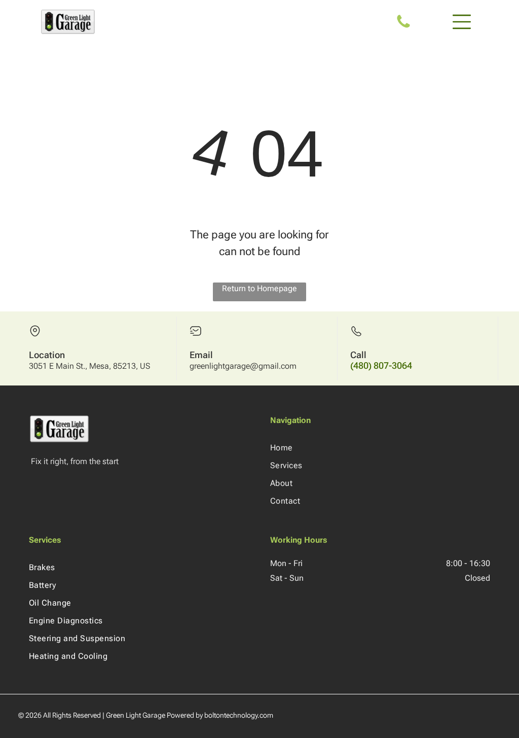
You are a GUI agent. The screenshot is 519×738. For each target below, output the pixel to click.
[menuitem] (380, 447)
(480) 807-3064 (381, 365)
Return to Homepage (259, 288)
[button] (462, 22)
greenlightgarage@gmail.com (243, 366)
